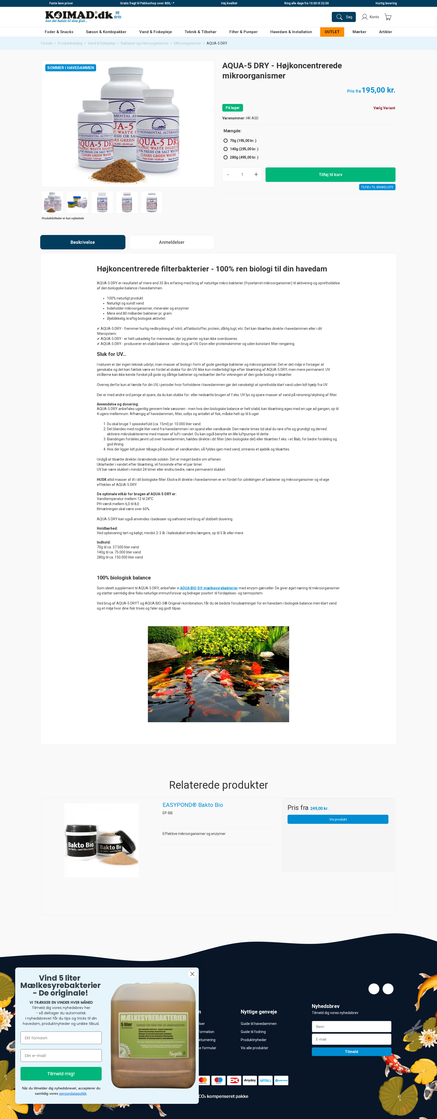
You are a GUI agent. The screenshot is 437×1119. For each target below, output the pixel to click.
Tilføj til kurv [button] (330, 174)
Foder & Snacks (59, 32)
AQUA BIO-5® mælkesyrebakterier (209, 588)
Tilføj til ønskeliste (377, 187)
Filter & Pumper (243, 32)
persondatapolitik (72, 1093)
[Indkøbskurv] (388, 17)
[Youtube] (388, 988)
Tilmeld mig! (61, 1073)
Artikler (385, 32)
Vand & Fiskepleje (155, 32)
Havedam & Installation (291, 32)
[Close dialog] (192, 974)
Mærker (359, 32)
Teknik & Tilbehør (200, 32)
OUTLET (332, 32)
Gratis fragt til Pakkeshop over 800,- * (147, 3)
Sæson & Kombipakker (106, 32)
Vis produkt (338, 819)
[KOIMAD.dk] (83, 17)
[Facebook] (373, 988)
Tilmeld (351, 1052)
